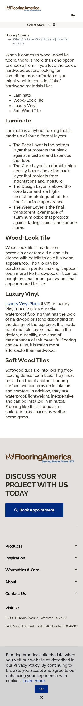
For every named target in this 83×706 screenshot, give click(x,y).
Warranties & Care (22, 570)
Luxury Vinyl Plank (22, 303)
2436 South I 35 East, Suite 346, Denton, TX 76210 (41, 626)
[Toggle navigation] (73, 15)
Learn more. (34, 680)
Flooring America (17, 35)
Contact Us (15, 593)
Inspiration (15, 558)
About (11, 582)
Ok (41, 689)
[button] (39, 25)
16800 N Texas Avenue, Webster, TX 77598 (36, 618)
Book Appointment (36, 510)
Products (13, 546)
